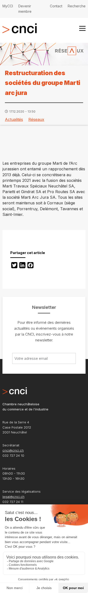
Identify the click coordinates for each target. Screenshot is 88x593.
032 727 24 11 (12, 502)
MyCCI (7, 6)
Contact (56, 6)
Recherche (77, 6)
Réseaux (36, 119)
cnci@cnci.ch (13, 450)
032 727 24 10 (13, 455)
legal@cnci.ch (13, 497)
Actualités (14, 119)
